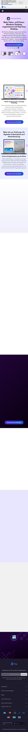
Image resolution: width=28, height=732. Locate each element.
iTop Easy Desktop (2, 11)
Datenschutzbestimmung (6, 4)
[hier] (4, 615)
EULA (4, 724)
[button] (26, 91)
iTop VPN (3, 7)
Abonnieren (24, 674)
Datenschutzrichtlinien (7, 722)
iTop (14, 664)
